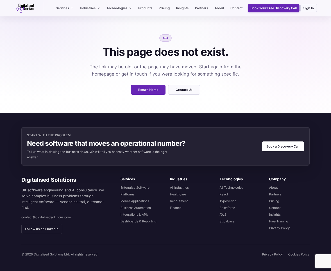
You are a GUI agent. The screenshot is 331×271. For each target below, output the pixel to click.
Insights (182, 8)
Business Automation (135, 208)
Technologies (117, 8)
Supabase (227, 221)
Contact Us (184, 90)
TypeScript (228, 201)
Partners (201, 8)
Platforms (127, 194)
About (219, 8)
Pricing (164, 8)
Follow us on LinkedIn (42, 229)
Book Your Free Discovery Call (274, 8)
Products (145, 8)
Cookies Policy (299, 254)
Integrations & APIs (134, 214)
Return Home (148, 90)
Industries (88, 8)
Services (62, 8)
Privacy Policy (279, 228)
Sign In (308, 8)
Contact (236, 8)
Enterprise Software (135, 187)
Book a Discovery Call (282, 146)
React (224, 194)
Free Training (278, 221)
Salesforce (227, 208)
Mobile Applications (134, 201)
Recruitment (179, 201)
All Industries (179, 187)
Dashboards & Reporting (138, 221)
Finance (175, 208)
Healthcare (178, 194)
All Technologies (231, 187)
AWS (223, 214)
